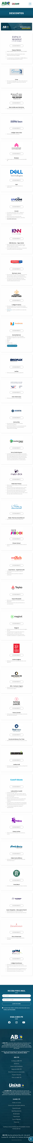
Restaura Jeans (16, 273)
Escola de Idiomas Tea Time (16, 739)
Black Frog (19, 1139)
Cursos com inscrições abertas (16, 1105)
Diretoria (16, 1063)
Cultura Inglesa (16, 659)
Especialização (16, 1108)
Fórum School (16, 543)
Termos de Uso (16, 1128)
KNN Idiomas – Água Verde (16, 243)
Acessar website (16, 45)
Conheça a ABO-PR (16, 1061)
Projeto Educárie (16, 1074)
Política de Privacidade (9, 1009)
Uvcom (16, 211)
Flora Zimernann (16, 936)
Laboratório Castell (16, 791)
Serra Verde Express (16, 452)
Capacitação (16, 1116)
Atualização (16, 1114)
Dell (16, 184)
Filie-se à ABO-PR (16, 1077)
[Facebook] (9, 1022)
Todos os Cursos (16, 1102)
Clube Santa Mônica (16, 858)
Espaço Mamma (16, 50)
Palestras (16, 1122)
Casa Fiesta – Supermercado (16, 570)
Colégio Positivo (16, 305)
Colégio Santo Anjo (16, 132)
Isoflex (16, 371)
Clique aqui (9, 309)
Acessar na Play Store (12, 345)
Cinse (16, 79)
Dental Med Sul (16, 335)
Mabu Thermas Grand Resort (16, 518)
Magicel (16, 628)
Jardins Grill (16, 764)
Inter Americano (16, 397)
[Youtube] (23, 1022)
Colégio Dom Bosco (16, 963)
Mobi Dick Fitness (16, 483)
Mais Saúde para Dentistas (16, 107)
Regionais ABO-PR (17, 1069)
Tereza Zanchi (16, 712)
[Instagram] (16, 1022)
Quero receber (16, 1003)
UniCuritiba (16, 422)
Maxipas (16, 158)
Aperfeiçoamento (16, 1111)
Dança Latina (16, 831)
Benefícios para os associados (16, 1072)
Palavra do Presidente (16, 1066)
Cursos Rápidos (16, 1119)
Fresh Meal (17, 884)
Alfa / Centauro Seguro (16, 686)
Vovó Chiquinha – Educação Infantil (16, 910)
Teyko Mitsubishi (16, 599)
